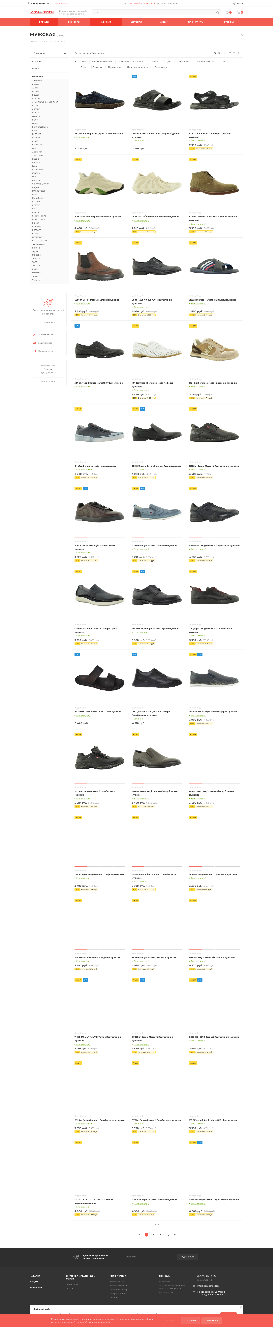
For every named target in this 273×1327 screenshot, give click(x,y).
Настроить (171, 1320)
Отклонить (190, 1320)
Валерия (48, 369)
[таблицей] (238, 53)
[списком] (234, 53)
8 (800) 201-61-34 (40, 3)
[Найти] (217, 12)
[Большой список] (219, 53)
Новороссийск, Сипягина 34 (141, 3)
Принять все (211, 1320)
